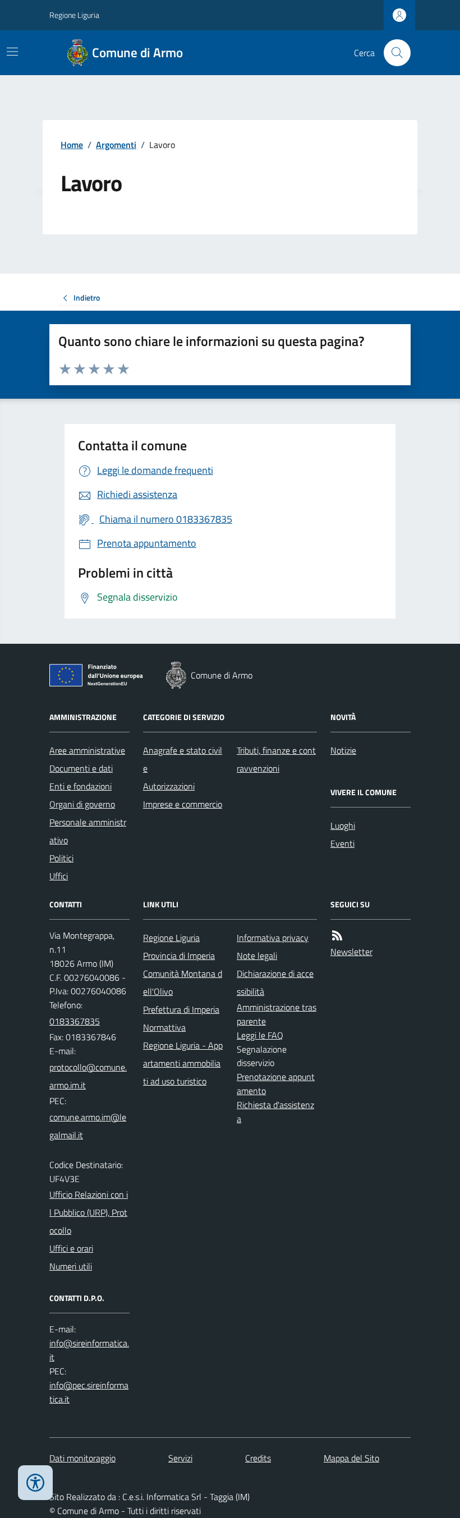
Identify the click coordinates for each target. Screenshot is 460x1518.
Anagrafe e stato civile (182, 759)
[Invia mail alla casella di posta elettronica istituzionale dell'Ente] (89, 1076)
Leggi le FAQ (260, 1035)
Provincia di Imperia (179, 955)
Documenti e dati (81, 768)
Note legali (257, 955)
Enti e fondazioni (80, 786)
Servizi (180, 1458)
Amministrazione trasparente (276, 1014)
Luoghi (342, 825)
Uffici (58, 876)
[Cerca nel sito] (393, 52)
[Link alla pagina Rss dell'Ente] (337, 936)
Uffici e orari (71, 1248)
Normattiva (164, 1027)
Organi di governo (82, 804)
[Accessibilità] (35, 1483)
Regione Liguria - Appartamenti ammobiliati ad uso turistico (183, 1063)
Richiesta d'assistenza (275, 1111)
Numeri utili (70, 1266)
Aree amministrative (87, 750)
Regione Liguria (74, 15)
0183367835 (74, 1021)
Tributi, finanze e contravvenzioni (276, 759)
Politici (61, 858)
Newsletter (351, 951)
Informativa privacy (273, 937)
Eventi (342, 843)
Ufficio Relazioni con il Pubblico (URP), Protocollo (88, 1212)
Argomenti (116, 144)
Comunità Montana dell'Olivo (182, 982)
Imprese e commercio (182, 804)
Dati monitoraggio (82, 1458)
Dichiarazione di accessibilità (275, 982)
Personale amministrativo (87, 831)
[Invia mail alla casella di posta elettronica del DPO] (89, 1350)
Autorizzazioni (169, 786)
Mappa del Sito (351, 1458)
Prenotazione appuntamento (276, 1083)
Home (72, 144)
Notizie (343, 750)
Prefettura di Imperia (181, 1009)
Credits (258, 1458)
